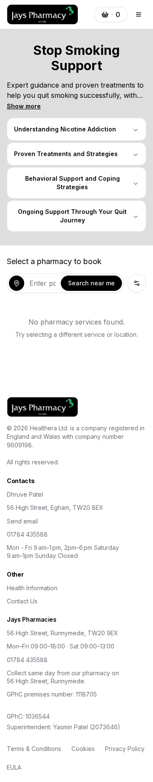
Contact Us (22, 601)
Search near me (91, 283)
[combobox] (42, 283)
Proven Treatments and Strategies (66, 153)
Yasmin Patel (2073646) (86, 727)
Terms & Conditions (34, 748)
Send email (22, 521)
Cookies (83, 748)
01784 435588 (27, 534)
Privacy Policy (124, 748)
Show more (24, 106)
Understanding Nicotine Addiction (65, 129)
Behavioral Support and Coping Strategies (72, 183)
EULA (14, 767)
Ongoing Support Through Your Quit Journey (72, 216)
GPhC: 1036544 (28, 716)
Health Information (32, 587)
